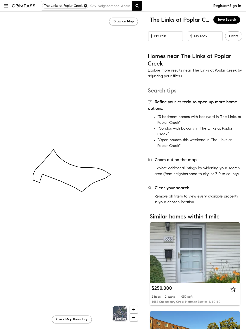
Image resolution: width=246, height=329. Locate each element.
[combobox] (110, 5)
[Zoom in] (134, 309)
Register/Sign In (227, 5)
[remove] (85, 6)
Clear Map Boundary (71, 319)
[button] (6, 5)
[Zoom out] (134, 317)
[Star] (233, 289)
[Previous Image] (155, 252)
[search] (137, 6)
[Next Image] (235, 252)
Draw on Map (123, 21)
